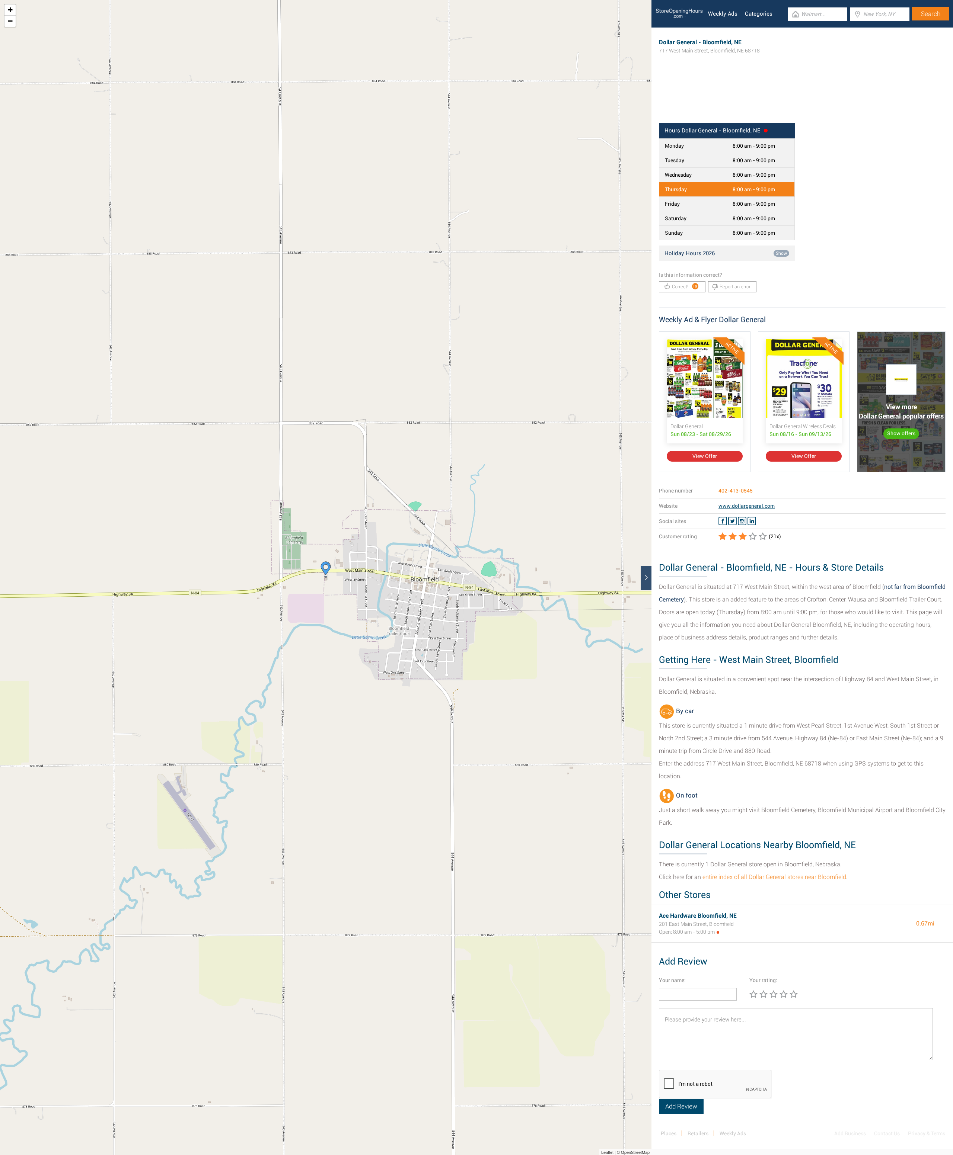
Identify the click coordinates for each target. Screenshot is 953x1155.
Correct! (685, 286)
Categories (758, 13)
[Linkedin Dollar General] (752, 521)
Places (668, 1133)
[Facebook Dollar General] (722, 521)
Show (781, 253)
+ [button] (10, 10)
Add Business (850, 1133)
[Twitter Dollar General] (732, 521)
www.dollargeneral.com (746, 506)
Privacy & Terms (926, 1133)
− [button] (10, 21)
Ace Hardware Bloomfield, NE (698, 915)
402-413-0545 (735, 491)
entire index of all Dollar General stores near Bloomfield (774, 876)
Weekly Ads (722, 13)
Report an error (735, 286)
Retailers (698, 1133)
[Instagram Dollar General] (742, 521)
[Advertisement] (802, 98)
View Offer (704, 456)
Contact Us (887, 1133)
